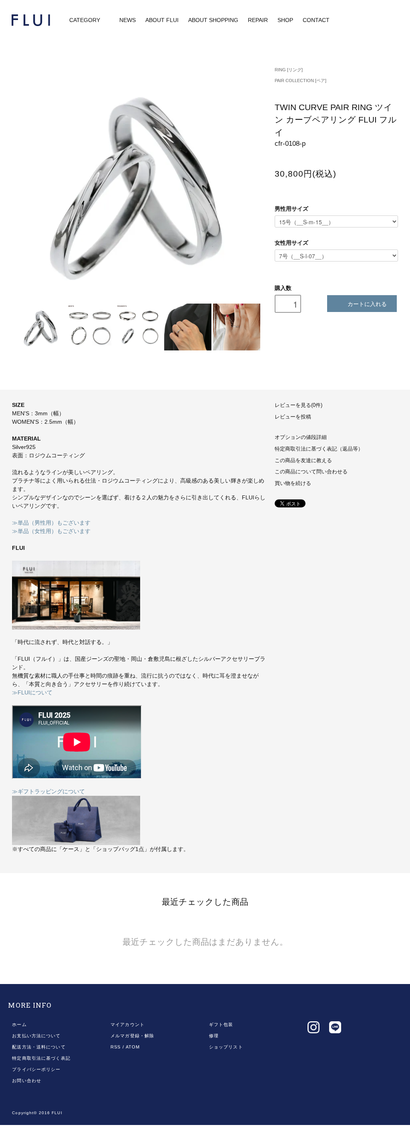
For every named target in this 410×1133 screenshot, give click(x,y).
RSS (116, 1046)
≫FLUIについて (32, 692)
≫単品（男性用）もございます (51, 522)
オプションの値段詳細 (301, 437)
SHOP (285, 20)
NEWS (127, 20)
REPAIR (258, 20)
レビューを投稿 (293, 417)
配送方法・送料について (38, 1046)
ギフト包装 (221, 1024)
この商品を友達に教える (303, 460)
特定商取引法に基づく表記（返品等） (319, 449)
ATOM (133, 1046)
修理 (214, 1035)
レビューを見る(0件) (298, 405)
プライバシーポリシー (36, 1069)
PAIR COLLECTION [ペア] (300, 80)
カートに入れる (367, 304)
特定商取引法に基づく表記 (41, 1058)
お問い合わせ (26, 1080)
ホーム (19, 1024)
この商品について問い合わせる (311, 472)
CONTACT (316, 20)
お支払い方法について (36, 1035)
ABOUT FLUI (162, 20)
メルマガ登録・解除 (132, 1035)
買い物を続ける (293, 483)
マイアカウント (128, 1024)
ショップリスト (226, 1046)
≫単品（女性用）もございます (51, 531)
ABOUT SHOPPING (213, 20)
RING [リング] (289, 69)
